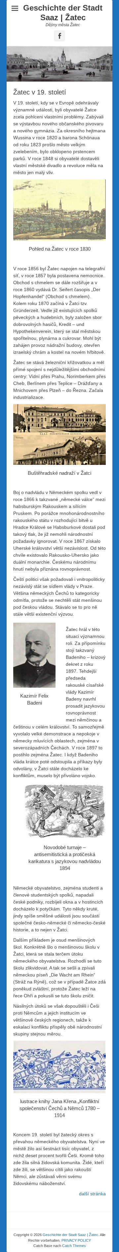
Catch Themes (74, 1246)
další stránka (92, 1193)
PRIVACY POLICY (76, 1240)
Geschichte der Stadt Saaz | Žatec (62, 12)
